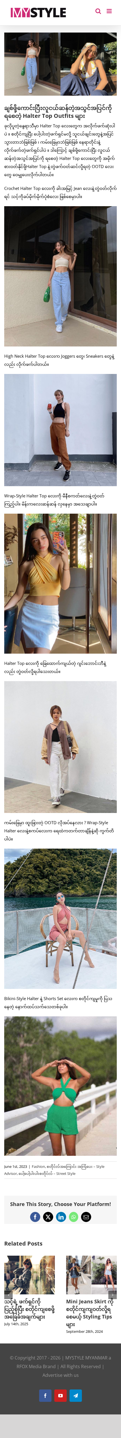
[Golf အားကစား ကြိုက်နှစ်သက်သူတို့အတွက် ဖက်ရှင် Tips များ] (46, 1258)
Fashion (38, 1166)
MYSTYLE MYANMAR (86, 1358)
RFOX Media (29, 1366)
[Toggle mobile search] (98, 11)
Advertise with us (60, 1375)
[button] (8, 1295)
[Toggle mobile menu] (110, 11)
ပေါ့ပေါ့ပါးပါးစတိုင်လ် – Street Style (47, 1173)
